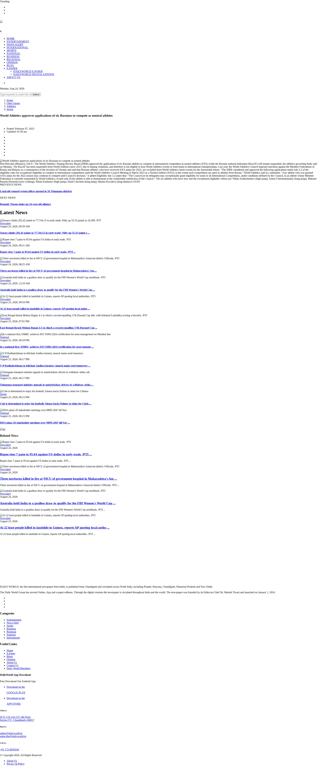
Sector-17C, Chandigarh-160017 (17, 720)
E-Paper (11, 653)
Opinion (11, 659)
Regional (11, 631)
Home (10, 100)
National (4, 337)
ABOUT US (13, 77)
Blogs (10, 656)
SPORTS (11, 50)
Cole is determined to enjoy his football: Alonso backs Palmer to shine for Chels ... (45, 403)
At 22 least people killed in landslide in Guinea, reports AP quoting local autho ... (45, 308)
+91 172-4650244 (9, 749)
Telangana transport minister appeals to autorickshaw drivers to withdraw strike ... (46, 384)
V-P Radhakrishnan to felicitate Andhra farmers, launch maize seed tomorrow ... (45, 365)
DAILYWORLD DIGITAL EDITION (33, 74)
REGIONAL (14, 59)
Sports (10, 109)
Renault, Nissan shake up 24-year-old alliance (25, 204)
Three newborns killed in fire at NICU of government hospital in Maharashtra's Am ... (48, 270)
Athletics (11, 106)
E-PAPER (12, 68)
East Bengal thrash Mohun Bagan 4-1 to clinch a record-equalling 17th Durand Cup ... (48, 327)
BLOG (10, 65)
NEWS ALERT (15, 44)
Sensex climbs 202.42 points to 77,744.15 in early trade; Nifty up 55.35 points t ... (45, 232)
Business (11, 628)
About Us (12, 662)
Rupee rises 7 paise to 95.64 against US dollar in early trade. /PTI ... (38, 251)
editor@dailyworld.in (11, 733)
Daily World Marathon (18, 668)
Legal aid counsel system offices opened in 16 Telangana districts (36, 191)
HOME (11, 38)
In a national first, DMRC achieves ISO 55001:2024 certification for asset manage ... (47, 346)
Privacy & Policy (16, 763)
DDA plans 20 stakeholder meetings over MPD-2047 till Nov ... (35, 422)
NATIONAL (13, 53)
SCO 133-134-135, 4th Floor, (15, 717)
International (13, 637)
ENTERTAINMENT (18, 41)
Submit (36, 94)
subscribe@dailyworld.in (13, 736)
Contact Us (12, 665)
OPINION (12, 62)
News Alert (13, 622)
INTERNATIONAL (17, 47)
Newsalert (5, 223)
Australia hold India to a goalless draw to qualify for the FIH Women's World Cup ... (47, 289)
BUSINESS (13, 56)
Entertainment (14, 619)
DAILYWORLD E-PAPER (28, 71)
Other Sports (13, 103)
